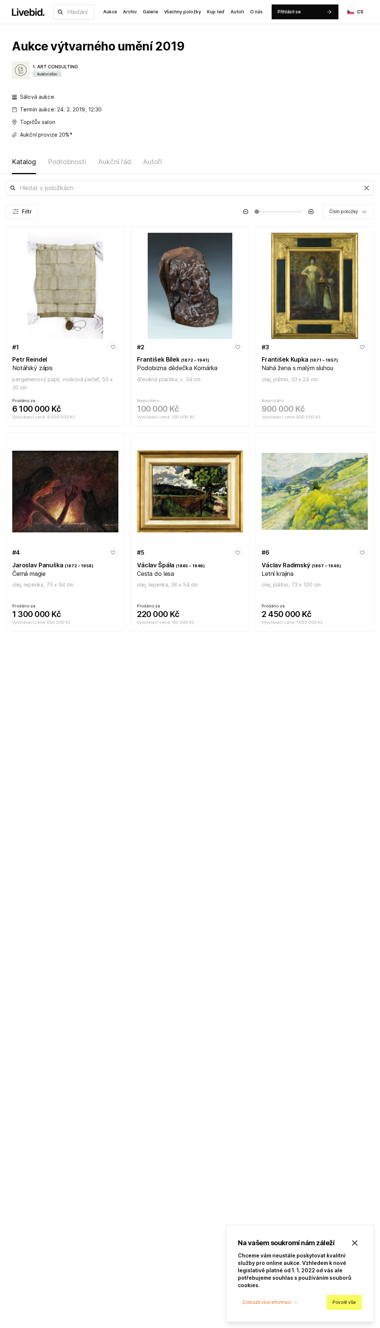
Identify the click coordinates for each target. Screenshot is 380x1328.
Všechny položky (182, 11)
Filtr (27, 211)
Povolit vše (344, 1302)
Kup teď (216, 11)
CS (360, 11)
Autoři (237, 11)
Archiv (130, 11)
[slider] (257, 211)
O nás (256, 11)
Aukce (110, 11)
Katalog (24, 162)
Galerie (150, 11)
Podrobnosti (67, 162)
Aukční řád (114, 162)
